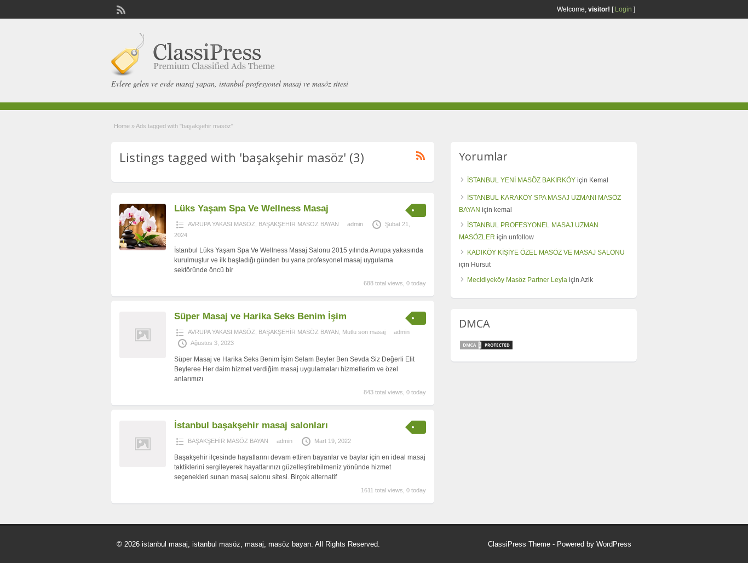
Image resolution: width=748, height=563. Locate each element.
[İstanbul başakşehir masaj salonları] (142, 465)
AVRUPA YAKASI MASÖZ (221, 224)
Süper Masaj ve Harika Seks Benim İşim (260, 316)
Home (122, 126)
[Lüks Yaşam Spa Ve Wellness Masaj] (142, 248)
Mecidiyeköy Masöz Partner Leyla (517, 280)
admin (355, 224)
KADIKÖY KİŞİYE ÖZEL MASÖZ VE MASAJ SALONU (546, 252)
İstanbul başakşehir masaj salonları (251, 425)
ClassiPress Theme (519, 544)
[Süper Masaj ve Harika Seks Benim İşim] (142, 356)
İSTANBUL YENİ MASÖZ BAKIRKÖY (521, 180)
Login (623, 9)
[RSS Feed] (120, 8)
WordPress (613, 544)
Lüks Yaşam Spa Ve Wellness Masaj (251, 208)
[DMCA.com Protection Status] (486, 348)
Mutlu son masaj (363, 332)
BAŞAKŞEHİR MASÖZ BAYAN (298, 224)
